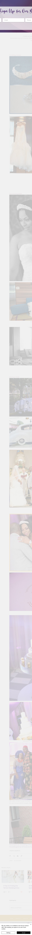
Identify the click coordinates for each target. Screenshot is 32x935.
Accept (23, 932)
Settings (8, 932)
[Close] (30, 925)
